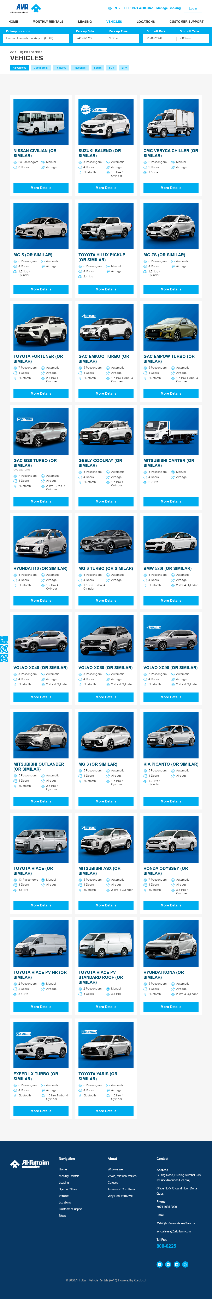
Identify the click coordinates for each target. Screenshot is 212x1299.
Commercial (41, 67)
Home (13, 21)
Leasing (85, 21)
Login (193, 8)
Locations (146, 21)
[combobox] (36, 38)
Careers (113, 1182)
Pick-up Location (18, 31)
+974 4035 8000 (167, 1206)
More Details (41, 188)
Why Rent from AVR (120, 1196)
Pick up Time (118, 31)
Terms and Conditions (121, 1189)
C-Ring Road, (165, 1175)
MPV (124, 67)
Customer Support (187, 21)
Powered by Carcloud (132, 1280)
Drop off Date (156, 31)
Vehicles (114, 21)
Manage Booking (168, 8)
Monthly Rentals (48, 21)
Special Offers (68, 1189)
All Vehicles (19, 67)
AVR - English (19, 52)
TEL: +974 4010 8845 (138, 8)
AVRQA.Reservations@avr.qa (176, 1223)
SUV (111, 67)
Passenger (80, 67)
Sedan (97, 67)
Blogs (62, 1215)
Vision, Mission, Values (122, 1176)
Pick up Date (85, 31)
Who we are (115, 1169)
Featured (61, 67)
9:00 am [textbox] (114, 38)
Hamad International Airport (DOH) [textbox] (29, 38)
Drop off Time (189, 31)
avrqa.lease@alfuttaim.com (174, 1231)
